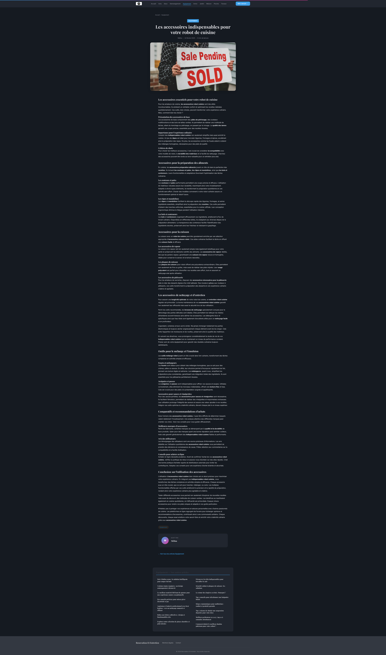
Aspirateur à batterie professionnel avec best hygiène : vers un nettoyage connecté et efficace (173, 608)
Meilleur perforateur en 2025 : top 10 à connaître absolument (209, 618)
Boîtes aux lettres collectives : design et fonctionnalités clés (171, 616)
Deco (165, 3)
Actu (160, 3)
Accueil (153, 3)
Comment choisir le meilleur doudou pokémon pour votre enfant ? (209, 625)
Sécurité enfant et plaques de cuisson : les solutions (210, 587)
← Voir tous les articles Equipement (171, 554)
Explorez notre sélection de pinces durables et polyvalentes (173, 623)
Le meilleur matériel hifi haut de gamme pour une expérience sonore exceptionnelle (173, 594)
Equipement (187, 3)
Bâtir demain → (243, 3)
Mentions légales (167, 643)
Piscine (216, 3)
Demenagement (175, 3)
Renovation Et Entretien (147, 642)
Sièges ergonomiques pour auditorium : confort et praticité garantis (210, 605)
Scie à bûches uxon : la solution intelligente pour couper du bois (172, 580)
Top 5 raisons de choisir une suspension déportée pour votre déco (210, 612)
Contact (178, 643)
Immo (195, 3)
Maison (208, 3)
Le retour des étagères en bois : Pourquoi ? (211, 593)
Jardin (202, 3)
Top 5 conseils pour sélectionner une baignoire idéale (212, 598)
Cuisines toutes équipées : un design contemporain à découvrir (170, 587)
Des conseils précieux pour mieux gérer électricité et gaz (171, 600)
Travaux (223, 3)
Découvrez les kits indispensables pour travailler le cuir (209, 580)
